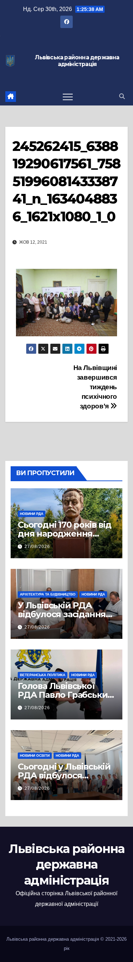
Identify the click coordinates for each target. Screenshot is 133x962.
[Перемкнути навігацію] (67, 97)
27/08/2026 (37, 546)
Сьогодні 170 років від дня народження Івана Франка (64, 534)
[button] (122, 96)
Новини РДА (31, 514)
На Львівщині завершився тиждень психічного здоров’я (95, 387)
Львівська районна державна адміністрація (77, 60)
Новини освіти (35, 755)
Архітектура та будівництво (48, 594)
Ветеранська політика (42, 675)
